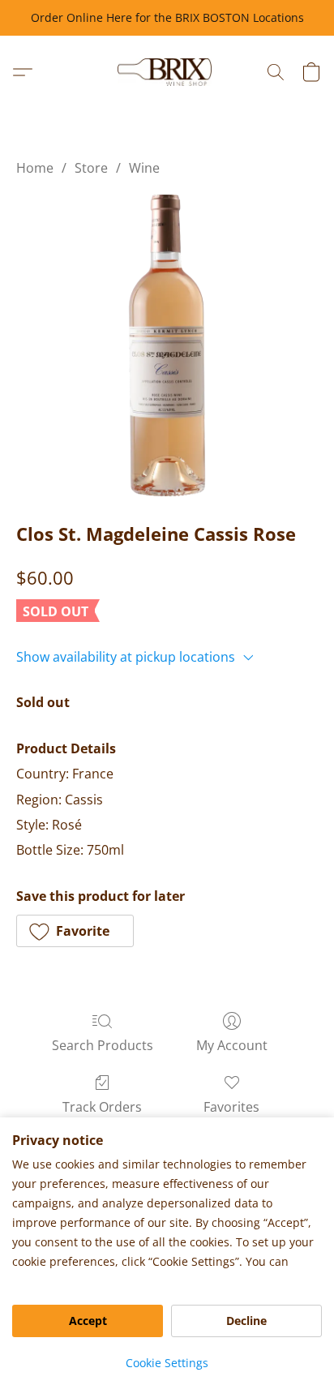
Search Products (102, 1045)
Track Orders (102, 1107)
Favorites (231, 1107)
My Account (232, 1045)
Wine (144, 168)
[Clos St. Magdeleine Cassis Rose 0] (167, 345)
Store (91, 168)
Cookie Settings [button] (167, 1362)
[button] (167, 72)
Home (35, 168)
